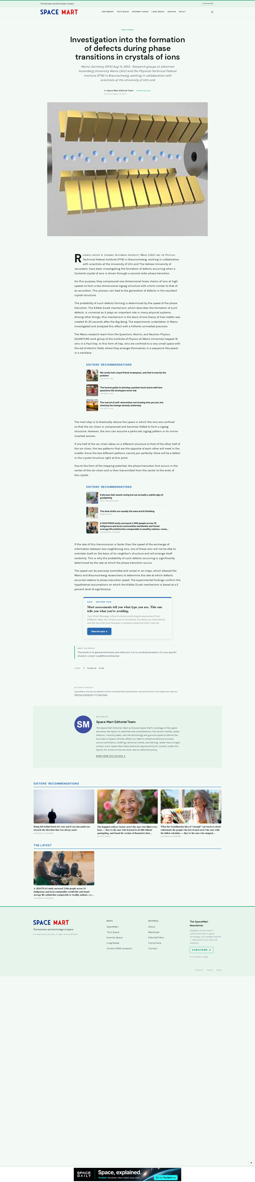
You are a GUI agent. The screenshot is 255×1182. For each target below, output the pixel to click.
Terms (210, 970)
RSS (206, 957)
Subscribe (208, 3)
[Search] (212, 12)
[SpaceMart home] (59, 12)
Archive (171, 12)
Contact (152, 948)
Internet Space (140, 12)
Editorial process (143, 91)
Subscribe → (201, 949)
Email (101, 668)
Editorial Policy (156, 937)
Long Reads (158, 12)
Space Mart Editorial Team (120, 90)
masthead (102, 695)
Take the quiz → (99, 631)
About (182, 12)
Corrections (154, 943)
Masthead (153, 932)
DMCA (219, 970)
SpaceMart (108, 12)
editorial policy (149, 749)
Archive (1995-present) (119, 948)
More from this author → (111, 756)
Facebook (91, 668)
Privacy (199, 970)
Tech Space (123, 12)
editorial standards (83, 695)
